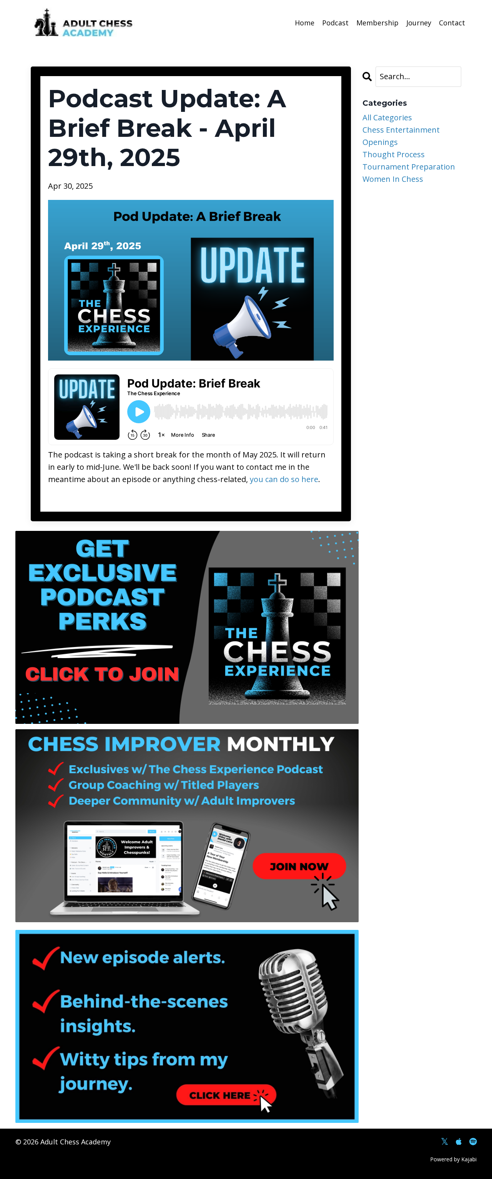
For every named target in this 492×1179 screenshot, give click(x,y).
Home (304, 22)
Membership (377, 22)
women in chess (392, 179)
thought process (393, 154)
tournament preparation (408, 166)
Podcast (335, 22)
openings (380, 142)
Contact (452, 22)
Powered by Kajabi (453, 1159)
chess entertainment (401, 130)
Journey (418, 22)
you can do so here (284, 479)
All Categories (387, 117)
